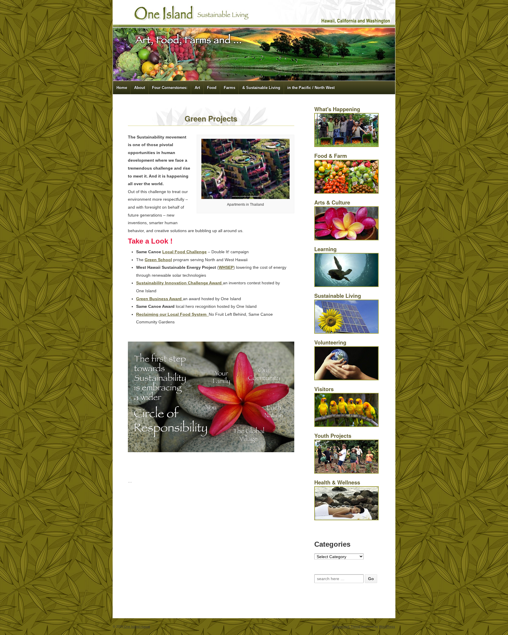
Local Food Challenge (184, 251)
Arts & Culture (332, 202)
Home (121, 87)
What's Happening (337, 109)
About (139, 87)
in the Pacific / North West (311, 87)
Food (211, 87)
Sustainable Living (337, 296)
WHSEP (226, 267)
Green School (158, 259)
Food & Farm (330, 156)
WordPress (387, 626)
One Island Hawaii (136, 626)
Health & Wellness (337, 482)
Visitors (324, 389)
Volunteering (330, 342)
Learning (325, 249)
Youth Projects (332, 436)
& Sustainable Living (261, 87)
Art (197, 87)
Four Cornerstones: (169, 87)
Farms (229, 87)
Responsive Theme (346, 626)
